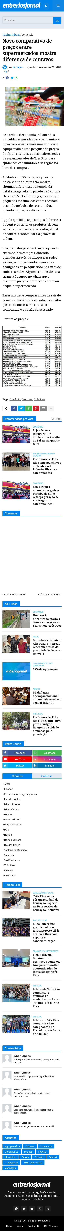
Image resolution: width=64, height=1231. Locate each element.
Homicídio (10, 1157)
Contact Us (34, 1226)
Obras (25, 1157)
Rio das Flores (12, 844)
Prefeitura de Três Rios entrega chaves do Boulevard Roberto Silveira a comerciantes (47, 466)
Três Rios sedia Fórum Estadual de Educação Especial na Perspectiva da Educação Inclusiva (46, 903)
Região (8, 834)
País (6, 829)
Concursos (46, 1146)
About (20, 1226)
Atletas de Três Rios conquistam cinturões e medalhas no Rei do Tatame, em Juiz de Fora (46, 998)
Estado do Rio (12, 799)
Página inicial (11, 34)
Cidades (17, 776)
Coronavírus (11, 1151)
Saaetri (53, 1157)
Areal (7, 783)
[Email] (43, 408)
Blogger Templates (39, 1220)
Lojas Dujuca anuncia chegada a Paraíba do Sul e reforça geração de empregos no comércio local (46, 495)
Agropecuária (12, 1146)
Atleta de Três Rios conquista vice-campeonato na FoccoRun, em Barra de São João (47, 1027)
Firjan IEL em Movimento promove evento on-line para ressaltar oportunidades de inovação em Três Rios (47, 965)
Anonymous (22, 1056)
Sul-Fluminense (12, 860)
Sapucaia (9, 855)
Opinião (39, 1157)
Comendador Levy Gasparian (20, 794)
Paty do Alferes (13, 824)
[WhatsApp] (17, 77)
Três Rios (39, 399)
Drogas (28, 1151)
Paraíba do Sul (12, 819)
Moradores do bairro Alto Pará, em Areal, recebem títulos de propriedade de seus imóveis (47, 647)
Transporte (11, 1162)
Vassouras (10, 875)
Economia (27, 399)
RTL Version (51, 1226)
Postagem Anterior (15, 594)
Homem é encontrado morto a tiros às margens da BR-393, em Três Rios (47, 620)
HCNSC (42, 1151)
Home (9, 1226)
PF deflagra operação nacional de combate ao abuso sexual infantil (47, 697)
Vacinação (10, 1167)
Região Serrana (12, 839)
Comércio (27, 34)
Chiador (8, 788)
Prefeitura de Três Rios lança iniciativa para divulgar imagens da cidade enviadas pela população (47, 726)
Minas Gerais (11, 809)
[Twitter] (12, 77)
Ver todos (57, 418)
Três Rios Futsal (33, 1162)
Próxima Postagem (49, 594)
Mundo (8, 814)
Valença (8, 870)
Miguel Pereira (12, 804)
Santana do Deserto (15, 850)
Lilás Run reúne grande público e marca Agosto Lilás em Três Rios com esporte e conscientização (46, 932)
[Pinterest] (36, 408)
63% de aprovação (45, 669)
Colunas (47, 776)
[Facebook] (7, 77)
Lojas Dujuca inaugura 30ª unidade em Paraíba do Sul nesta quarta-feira (46, 437)
